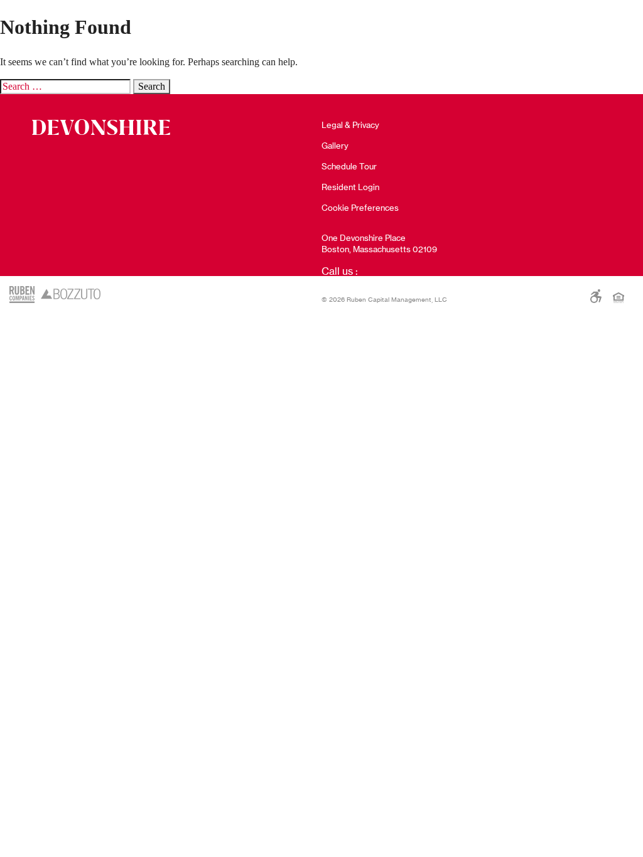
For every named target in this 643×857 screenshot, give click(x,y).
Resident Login (350, 187)
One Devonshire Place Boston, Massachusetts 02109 (379, 243)
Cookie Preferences (360, 208)
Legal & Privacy (350, 125)
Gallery (335, 146)
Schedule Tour (349, 166)
